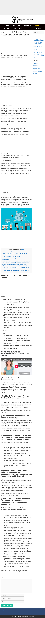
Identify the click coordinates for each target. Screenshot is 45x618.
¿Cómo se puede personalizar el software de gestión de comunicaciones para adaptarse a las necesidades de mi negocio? (15, 267)
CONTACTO (38, 28)
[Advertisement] (22, 7)
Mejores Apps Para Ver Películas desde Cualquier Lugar (38, 55)
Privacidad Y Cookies (25, 28)
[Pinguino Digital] (22, 19)
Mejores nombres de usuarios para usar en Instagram (37, 48)
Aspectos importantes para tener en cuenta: (12, 251)
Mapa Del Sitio (5, 610)
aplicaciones (27, 25)
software (37, 25)
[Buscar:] (38, 32)
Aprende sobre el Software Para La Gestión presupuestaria (14, 571)
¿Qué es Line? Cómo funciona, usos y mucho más (38, 44)
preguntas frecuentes (10, 28)
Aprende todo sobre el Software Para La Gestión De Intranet (14, 570)
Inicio (7, 25)
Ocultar (22, 249)
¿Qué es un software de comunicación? (11, 256)
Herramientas (16, 25)
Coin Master (35, 65)
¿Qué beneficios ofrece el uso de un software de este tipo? (16, 261)
